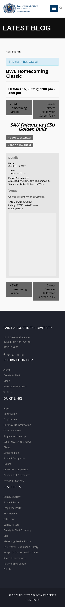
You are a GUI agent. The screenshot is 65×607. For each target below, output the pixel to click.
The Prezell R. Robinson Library (20, 547)
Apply (6, 408)
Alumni (7, 369)
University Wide (35, 184)
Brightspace (10, 513)
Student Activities (17, 184)
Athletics (12, 180)
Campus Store (11, 524)
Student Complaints (14, 458)
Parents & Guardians (15, 386)
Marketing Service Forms (17, 541)
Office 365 (9, 519)
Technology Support (14, 563)
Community (44, 180)
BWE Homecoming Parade (18, 108)
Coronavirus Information (17, 425)
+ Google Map (15, 208)
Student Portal (11, 502)
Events (7, 464)
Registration (10, 413)
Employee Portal (12, 508)
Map (5, 535)
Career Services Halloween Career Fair (47, 109)
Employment (10, 419)
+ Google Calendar (20, 137)
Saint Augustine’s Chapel (17, 441)
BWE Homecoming (27, 180)
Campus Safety (11, 496)
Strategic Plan (11, 452)
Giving (6, 447)
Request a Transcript (15, 436)
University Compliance (15, 469)
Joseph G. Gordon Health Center (21, 552)
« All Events (13, 52)
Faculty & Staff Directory (17, 530)
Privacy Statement (13, 480)
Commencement (12, 430)
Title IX (7, 569)
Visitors (7, 392)
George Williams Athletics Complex (26, 196)
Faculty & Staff (11, 375)
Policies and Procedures (16, 475)
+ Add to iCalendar (20, 145)
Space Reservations (14, 558)
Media (6, 381)
